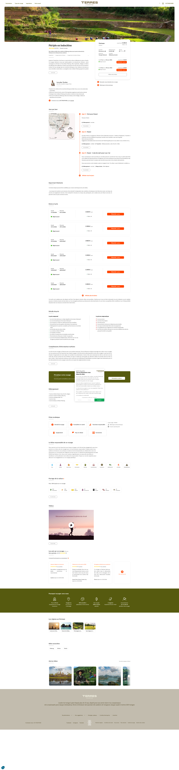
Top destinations (66, 715)
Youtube (82, 722)
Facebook (69, 722)
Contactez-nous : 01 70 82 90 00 (33, 722)
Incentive (115, 715)
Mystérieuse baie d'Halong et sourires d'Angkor (62, 681)
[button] (3, 767)
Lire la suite (53, 72)
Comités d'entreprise (105, 715)
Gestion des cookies (140, 722)
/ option (121, 62)
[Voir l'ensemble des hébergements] (113, 51)
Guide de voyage (131, 722)
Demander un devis (117, 378)
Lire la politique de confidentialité (82, 395)
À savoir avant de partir (115, 426)
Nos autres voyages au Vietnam (124, 661)
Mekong (52, 648)
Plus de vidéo (53, 543)
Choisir (89, 399)
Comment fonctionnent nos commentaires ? (58, 558)
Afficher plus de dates (112, 74)
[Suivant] (129, 676)
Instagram (75, 722)
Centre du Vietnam (54, 631)
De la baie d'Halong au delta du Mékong (84, 681)
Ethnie (58, 648)
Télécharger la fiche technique (106, 85)
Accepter (99, 399)
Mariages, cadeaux (92, 715)
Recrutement (123, 722)
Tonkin (65, 648)
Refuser (79, 399)
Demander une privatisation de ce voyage (109, 82)
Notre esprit (38, 3)
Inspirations (29, 3)
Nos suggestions (79, 715)
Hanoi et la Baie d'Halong (66, 631)
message (72, 100)
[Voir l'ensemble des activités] (105, 51)
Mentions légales (99, 722)
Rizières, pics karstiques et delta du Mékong (110, 681)
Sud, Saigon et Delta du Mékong (90, 631)
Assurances (116, 722)
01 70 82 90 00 (169, 3)
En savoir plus (52, 496)
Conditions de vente (108, 722)
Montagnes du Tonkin (78, 631)
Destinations (9, 3)
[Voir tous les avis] (122, 573)
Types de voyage (19, 3)
